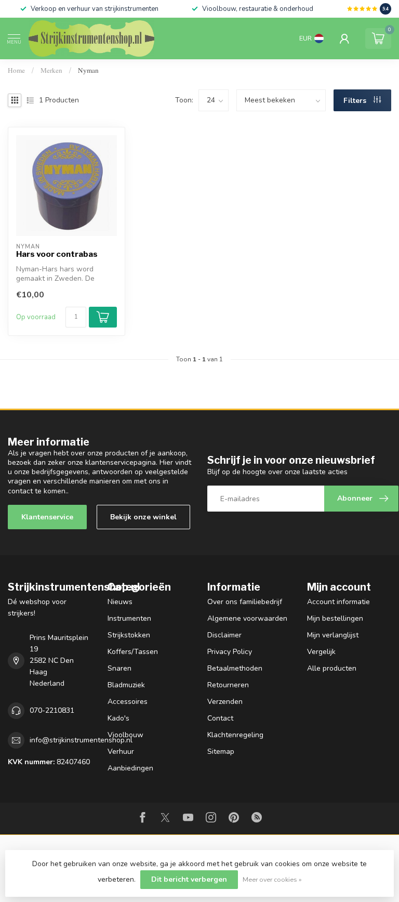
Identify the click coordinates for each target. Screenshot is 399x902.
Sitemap (220, 751)
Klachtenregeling (235, 735)
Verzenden (225, 702)
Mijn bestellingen (335, 618)
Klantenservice (47, 517)
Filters (355, 101)
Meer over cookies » (272, 879)
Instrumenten (129, 618)
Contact (220, 718)
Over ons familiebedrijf (244, 602)
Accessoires (128, 702)
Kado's (118, 718)
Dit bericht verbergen (189, 879)
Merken (51, 70)
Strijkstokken (129, 635)
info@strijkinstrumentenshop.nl (81, 740)
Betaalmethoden (234, 668)
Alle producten (331, 668)
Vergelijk (321, 652)
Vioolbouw (125, 735)
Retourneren (228, 685)
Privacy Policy (229, 652)
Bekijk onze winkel (143, 517)
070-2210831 (52, 710)
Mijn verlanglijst (332, 635)
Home (16, 70)
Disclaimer (224, 635)
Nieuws (120, 602)
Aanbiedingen (130, 768)
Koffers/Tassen (133, 652)
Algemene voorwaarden (247, 618)
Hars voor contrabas (57, 254)
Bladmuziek (126, 685)
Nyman (88, 70)
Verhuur (121, 751)
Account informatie (338, 602)
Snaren (119, 668)
